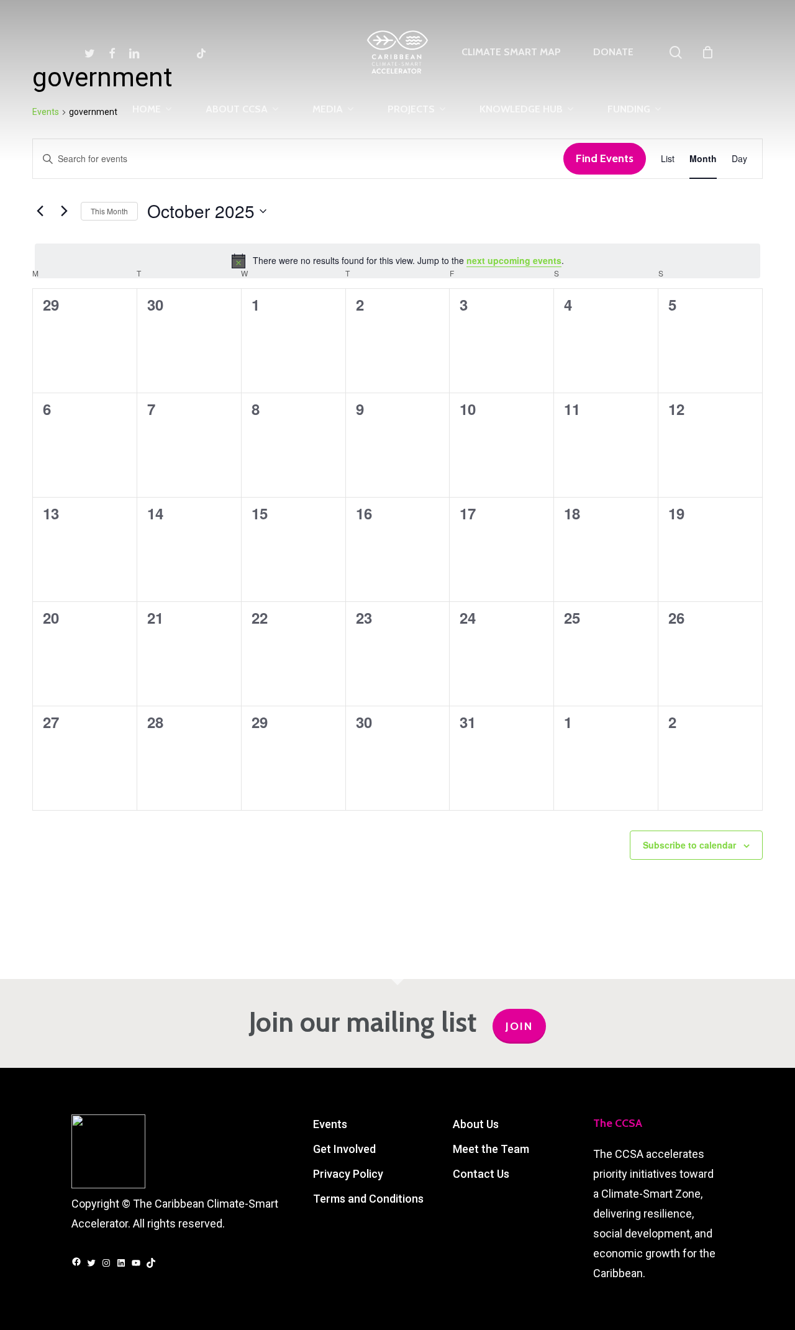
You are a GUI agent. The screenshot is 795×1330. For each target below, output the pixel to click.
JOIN (519, 1026)
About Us (476, 1124)
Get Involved (344, 1148)
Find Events (605, 158)
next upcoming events (513, 260)
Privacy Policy (348, 1173)
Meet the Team (491, 1148)
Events (330, 1124)
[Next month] (64, 211)
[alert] (397, 261)
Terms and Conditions (368, 1198)
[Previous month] (39, 211)
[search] (675, 52)
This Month (109, 211)
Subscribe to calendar (689, 845)
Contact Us (481, 1173)
